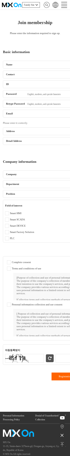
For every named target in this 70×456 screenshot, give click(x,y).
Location (62, 427)
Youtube (62, 418)
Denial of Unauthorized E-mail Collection (50, 417)
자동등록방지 (12, 350)
